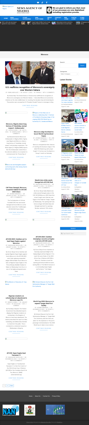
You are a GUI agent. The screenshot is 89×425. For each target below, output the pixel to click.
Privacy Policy (30, 422)
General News (16, 132)
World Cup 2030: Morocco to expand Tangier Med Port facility (43, 303)
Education (17, 304)
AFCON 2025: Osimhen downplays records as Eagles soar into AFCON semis (43, 239)
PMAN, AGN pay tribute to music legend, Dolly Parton (80, 155)
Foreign (38, 92)
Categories (63, 71)
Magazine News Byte (46, 422)
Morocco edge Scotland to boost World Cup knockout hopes (44, 134)
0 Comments (50, 92)
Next (11, 385)
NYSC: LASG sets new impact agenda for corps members (67, 100)
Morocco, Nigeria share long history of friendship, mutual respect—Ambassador (16, 126)
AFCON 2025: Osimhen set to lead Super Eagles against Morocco (16, 241)
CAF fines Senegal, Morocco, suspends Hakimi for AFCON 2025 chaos (16, 190)
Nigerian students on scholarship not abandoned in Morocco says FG (16, 298)
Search (62, 62)
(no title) (77, 98)
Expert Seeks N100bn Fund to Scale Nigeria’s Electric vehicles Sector (66, 128)
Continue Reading (30, 105)
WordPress (59, 422)
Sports (44, 139)
